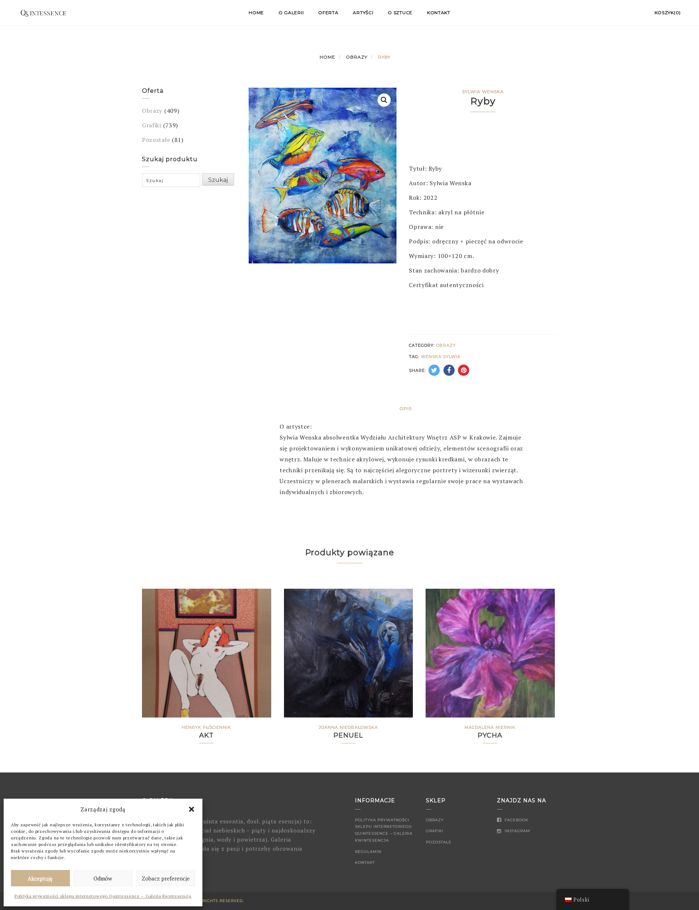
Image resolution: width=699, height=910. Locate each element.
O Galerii (291, 12)
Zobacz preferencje (166, 878)
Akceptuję (40, 878)
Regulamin (368, 851)
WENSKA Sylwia (441, 356)
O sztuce (400, 12)
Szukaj (218, 179)
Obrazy (356, 57)
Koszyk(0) (668, 12)
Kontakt (438, 12)
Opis (405, 408)
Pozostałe (156, 140)
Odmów (103, 878)
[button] (191, 809)
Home (256, 12)
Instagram (516, 830)
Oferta (328, 12)
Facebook (515, 820)
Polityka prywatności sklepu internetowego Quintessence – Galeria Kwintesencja (103, 896)
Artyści (363, 12)
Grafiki (151, 125)
